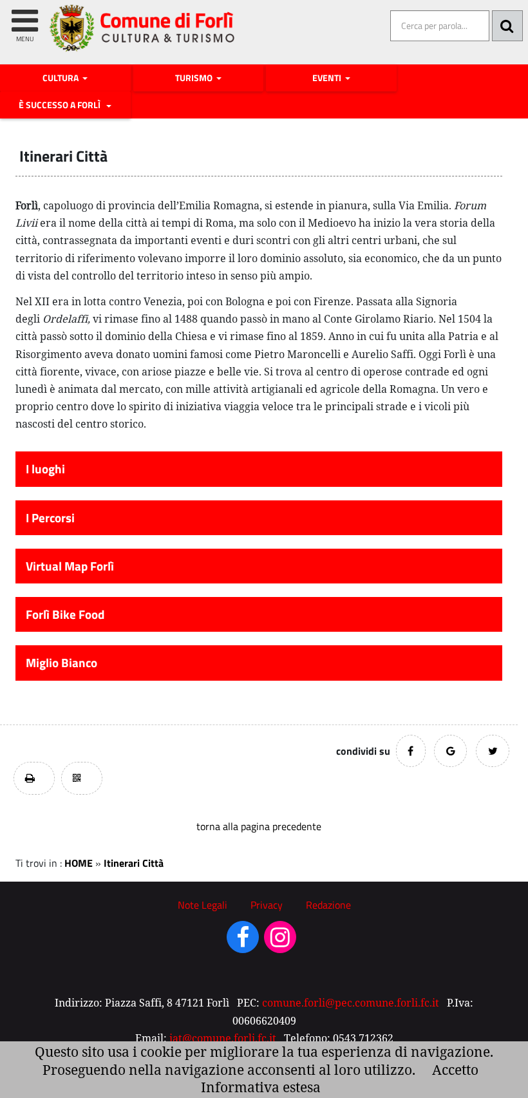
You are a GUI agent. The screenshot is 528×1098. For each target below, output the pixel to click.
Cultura (61, 78)
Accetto (455, 1070)
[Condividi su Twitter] (492, 751)
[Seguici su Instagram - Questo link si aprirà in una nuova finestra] (280, 941)
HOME (78, 863)
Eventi (327, 78)
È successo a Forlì (61, 105)
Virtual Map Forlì (70, 566)
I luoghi (45, 469)
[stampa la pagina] (34, 778)
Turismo (194, 78)
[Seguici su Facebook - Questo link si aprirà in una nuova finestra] (243, 941)
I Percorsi (50, 518)
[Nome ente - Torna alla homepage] (142, 37)
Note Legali (202, 905)
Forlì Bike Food (65, 614)
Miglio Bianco (61, 663)
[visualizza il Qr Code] (81, 778)
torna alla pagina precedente (258, 826)
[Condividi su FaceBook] (411, 751)
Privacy (266, 905)
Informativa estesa (261, 1087)
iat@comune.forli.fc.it (222, 1038)
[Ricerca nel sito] (507, 25)
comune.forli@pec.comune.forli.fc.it (350, 1003)
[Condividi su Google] (450, 751)
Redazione (328, 905)
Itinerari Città (134, 863)
